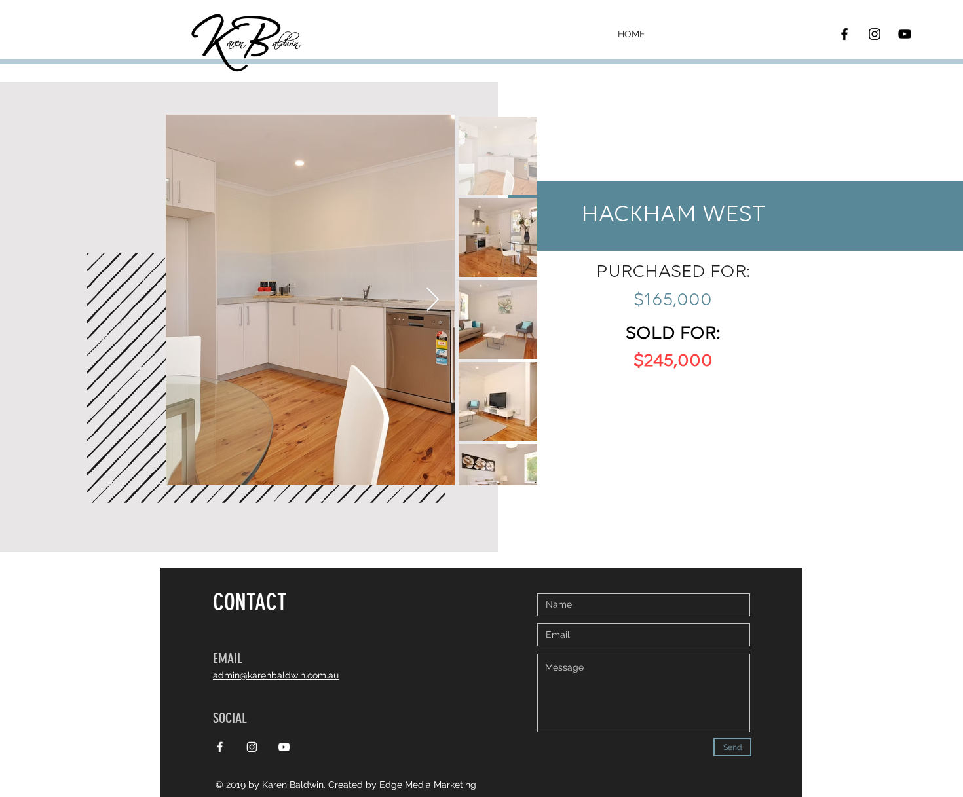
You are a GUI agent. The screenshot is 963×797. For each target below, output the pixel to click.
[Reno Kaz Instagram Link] (874, 34)
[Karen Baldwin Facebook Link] (844, 34)
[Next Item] (432, 300)
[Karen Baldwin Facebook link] (220, 747)
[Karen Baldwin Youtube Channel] (905, 34)
